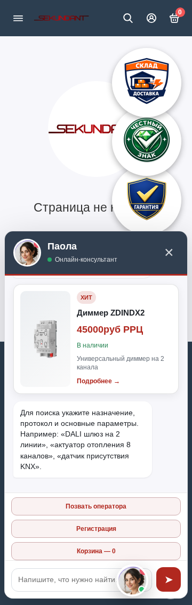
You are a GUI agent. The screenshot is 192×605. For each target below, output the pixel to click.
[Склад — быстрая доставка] (146, 82)
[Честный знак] (146, 141)
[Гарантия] (146, 200)
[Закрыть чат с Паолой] (132, 580)
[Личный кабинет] (151, 18)
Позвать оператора (96, 506)
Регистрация (96, 529)
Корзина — (96, 551)
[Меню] (18, 18)
